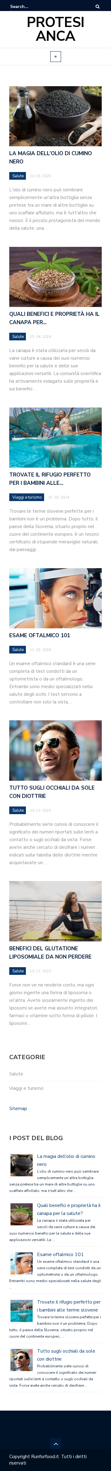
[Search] (97, 6)
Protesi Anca (55, 29)
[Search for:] (29, 6)
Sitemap (18, 1108)
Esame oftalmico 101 (60, 1254)
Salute (16, 1074)
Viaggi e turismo (26, 1088)
